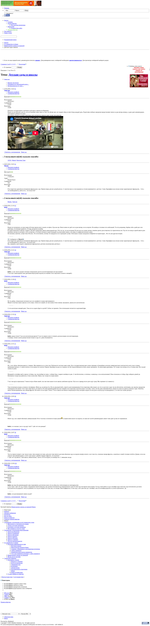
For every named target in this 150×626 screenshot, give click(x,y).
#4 (15, 250)
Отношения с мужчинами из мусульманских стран (19, 522)
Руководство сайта (16, 28)
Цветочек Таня (20, 160)
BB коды (6, 593)
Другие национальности (15, 541)
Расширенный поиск (10, 39)
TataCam (14, 202)
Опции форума (12, 23)
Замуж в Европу (12, 536)
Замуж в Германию (13, 533)
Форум (6, 20)
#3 (15, 205)
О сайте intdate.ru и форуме (16, 574)
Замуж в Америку (13, 539)
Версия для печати (13, 82)
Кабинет (6, 511)
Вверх (24, 152)
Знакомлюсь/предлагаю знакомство (21, 552)
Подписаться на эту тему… (16, 86)
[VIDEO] (6, 597)
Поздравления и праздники (19, 569)
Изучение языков (16, 546)
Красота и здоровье (17, 561)
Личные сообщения (10, 513)
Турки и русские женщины (16, 525)
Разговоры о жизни (13, 560)
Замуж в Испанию (13, 535)
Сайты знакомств (16, 550)
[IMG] (6, 596)
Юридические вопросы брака (20, 547)
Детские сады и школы (23, 74)
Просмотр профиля (13, 92)
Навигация (11, 26)
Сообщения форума (13, 93)
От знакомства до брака (11, 542)
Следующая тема (18, 577)
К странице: (8, 67)
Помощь (6, 8)
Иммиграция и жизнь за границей (18, 555)
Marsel (14, 160)
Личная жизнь (15, 567)
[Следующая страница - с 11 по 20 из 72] (17, 64)
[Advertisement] (32, 54)
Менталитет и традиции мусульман (18, 524)
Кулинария (14, 566)
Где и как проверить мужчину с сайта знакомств (25, 553)
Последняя (22, 64)
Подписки (7, 514)
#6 (15, 314)
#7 (15, 343)
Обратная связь (8, 617)
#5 (15, 279)
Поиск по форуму (9, 517)
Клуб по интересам (16, 563)
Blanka (10, 202)
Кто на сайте (8, 516)
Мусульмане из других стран (16, 528)
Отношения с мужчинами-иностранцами (16, 530)
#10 (16, 463)
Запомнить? (9, 13)
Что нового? (7, 31)
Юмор (13, 571)
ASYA (9, 160)
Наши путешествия (17, 572)
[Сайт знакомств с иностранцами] (139, 72)
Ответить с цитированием (12, 152)
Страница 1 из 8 (5, 64)
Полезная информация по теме (17, 544)
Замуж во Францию (13, 532)
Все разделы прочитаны (18, 25)
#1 (15, 89)
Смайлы (6, 594)
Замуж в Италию (13, 538)
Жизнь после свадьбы (14, 557)
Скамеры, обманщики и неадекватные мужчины (25, 549)
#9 (15, 432)
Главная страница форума (11, 519)
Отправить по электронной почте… (18, 84)
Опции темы (7, 79)
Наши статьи (8, 33)
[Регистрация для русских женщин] (139, 87)
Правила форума (6, 602)
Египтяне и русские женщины (17, 527)
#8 (15, 396)
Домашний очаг (16, 564)
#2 (15, 164)
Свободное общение (10, 558)
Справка (10, 22)
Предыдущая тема (7, 577)
